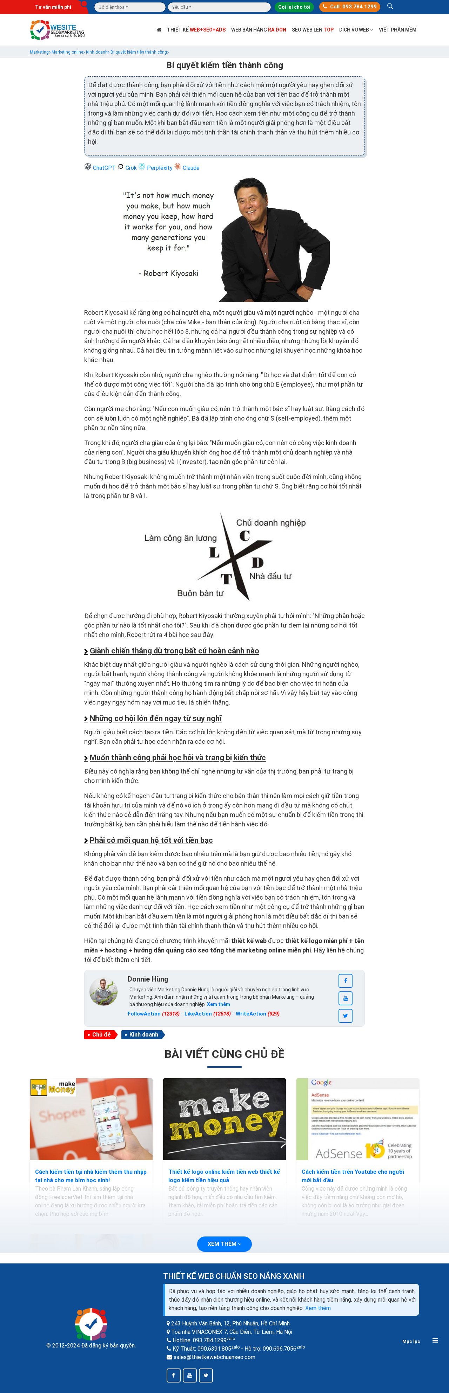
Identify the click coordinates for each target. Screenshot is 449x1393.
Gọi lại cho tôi (294, 7)
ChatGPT (104, 168)
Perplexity (160, 168)
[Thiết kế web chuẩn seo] (58, 29)
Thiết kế (196, 30)
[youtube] (346, 998)
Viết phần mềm (397, 30)
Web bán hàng (258, 30)
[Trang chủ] (159, 30)
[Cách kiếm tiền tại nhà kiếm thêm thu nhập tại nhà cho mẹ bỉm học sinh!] (91, 1119)
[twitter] (346, 1016)
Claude (190, 168)
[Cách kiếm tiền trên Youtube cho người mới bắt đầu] (357, 1119)
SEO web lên (313, 30)
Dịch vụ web (354, 30)
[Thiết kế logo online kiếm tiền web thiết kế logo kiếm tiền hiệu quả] (224, 1119)
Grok (131, 168)
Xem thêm (318, 1308)
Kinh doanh (143, 1034)
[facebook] (346, 981)
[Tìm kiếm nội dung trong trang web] (390, 7)
